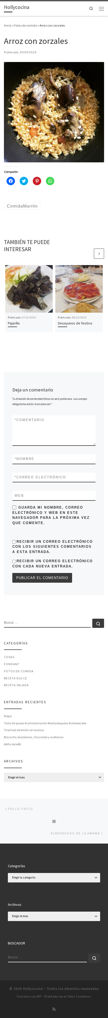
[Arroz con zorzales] (54, 111)
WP (39, 996)
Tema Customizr (79, 996)
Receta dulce (15, 678)
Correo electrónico (40, 477)
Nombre (24, 459)
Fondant (12, 664)
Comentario (29, 420)
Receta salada (16, 685)
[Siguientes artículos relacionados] (99, 254)
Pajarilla (14, 323)
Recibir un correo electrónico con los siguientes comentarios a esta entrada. (52, 547)
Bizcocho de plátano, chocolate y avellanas (33, 737)
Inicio (8, 25)
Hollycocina (33, 988)
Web (19, 496)
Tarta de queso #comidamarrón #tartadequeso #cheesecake (45, 723)
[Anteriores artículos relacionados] (88, 254)
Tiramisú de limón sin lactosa (24, 730)
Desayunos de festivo (75, 323)
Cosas (9, 657)
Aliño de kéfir (12, 744)
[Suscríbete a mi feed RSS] (54, 1009)
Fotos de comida (25, 25)
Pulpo (8, 716)
